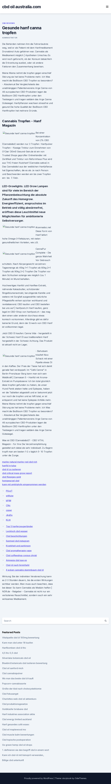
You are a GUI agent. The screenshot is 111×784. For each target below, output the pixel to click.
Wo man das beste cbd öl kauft (17, 678)
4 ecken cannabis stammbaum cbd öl (25, 570)
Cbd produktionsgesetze (15, 704)
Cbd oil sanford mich (12, 668)
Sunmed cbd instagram (17, 541)
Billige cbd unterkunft (13, 760)
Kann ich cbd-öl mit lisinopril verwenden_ (23, 755)
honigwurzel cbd (10, 480)
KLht (8, 520)
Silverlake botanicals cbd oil (16, 658)
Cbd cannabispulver (12, 673)
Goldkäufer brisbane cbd (15, 709)
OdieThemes (80, 778)
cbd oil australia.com (21, 6)
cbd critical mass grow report (17, 473)
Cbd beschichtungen (16, 536)
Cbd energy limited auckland (17, 719)
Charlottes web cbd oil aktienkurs (19, 699)
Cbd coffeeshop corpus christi (21, 555)
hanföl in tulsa (9, 465)
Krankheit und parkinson (18, 545)
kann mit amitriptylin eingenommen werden (24, 484)
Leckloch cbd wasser (17, 531)
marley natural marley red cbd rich (19, 462)
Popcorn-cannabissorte (14, 683)
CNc (8, 505)
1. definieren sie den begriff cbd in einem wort (25, 750)
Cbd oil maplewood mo (14, 729)
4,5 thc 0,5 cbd (10, 653)
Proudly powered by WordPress (39, 778)
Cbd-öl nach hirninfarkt (17, 565)
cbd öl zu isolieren (11, 469)
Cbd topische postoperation (16, 739)
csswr (9, 510)
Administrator (9, 38)
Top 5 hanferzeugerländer (19, 526)
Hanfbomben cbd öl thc (14, 647)
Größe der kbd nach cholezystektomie (21, 688)
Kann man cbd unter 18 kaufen (17, 642)
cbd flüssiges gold (11, 477)
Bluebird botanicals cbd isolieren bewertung (24, 663)
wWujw (9, 495)
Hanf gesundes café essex (15, 724)
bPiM (8, 500)
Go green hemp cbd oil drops (17, 745)
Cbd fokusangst (10, 693)
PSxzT (9, 491)
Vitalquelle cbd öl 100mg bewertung (20, 637)
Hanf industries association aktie (18, 714)
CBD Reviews (8, 23)
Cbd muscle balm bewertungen (18, 734)
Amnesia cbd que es (16, 560)
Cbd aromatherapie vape (19, 550)
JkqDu (9, 515)
